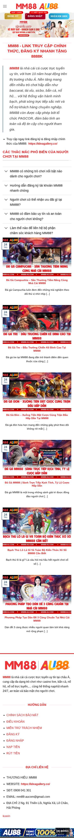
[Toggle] (6, 172)
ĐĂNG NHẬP (15, 740)
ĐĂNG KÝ (13, 734)
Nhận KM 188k (59, 16)
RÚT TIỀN (13, 753)
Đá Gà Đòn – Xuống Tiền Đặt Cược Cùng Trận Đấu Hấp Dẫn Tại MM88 (37, 417)
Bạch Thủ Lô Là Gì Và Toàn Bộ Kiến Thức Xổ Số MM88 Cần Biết (37, 552)
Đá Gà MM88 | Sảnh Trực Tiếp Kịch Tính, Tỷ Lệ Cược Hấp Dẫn (37, 484)
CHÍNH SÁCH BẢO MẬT (22, 715)
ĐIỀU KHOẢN (15, 721)
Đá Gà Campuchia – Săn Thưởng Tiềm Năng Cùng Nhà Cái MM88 (37, 282)
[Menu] (5, 6)
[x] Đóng (62, 831)
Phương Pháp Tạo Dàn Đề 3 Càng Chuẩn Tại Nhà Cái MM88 (37, 619)
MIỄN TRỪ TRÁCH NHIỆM (24, 728)
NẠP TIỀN (13, 747)
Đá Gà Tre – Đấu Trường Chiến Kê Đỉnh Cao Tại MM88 (37, 349)
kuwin (6, 816)
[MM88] (37, 6)
